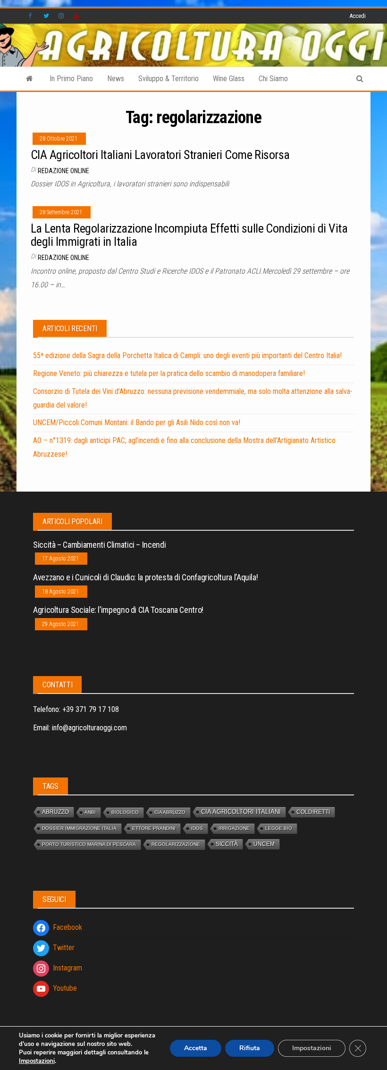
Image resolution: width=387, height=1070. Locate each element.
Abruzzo (55, 812)
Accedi (357, 15)
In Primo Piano (71, 78)
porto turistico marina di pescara (89, 844)
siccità (227, 844)
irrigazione (234, 828)
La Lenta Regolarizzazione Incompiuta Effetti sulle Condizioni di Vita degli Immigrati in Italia (189, 235)
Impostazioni (37, 1061)
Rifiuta (249, 1048)
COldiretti (313, 812)
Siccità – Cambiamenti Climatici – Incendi (99, 545)
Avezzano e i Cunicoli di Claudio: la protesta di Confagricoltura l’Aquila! (145, 577)
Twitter (46, 16)
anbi (90, 812)
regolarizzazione (175, 844)
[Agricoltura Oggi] (29, 79)
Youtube (76, 16)
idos (197, 828)
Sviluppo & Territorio (168, 78)
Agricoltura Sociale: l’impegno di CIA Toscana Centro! (118, 610)
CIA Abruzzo (169, 812)
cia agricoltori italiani (241, 811)
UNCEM (264, 844)
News (115, 78)
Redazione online (63, 171)
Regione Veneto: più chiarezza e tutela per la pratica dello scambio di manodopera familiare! (169, 373)
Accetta (195, 1048)
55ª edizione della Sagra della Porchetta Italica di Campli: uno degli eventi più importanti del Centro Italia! (187, 355)
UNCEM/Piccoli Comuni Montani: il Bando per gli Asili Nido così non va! (136, 422)
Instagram (61, 16)
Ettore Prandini (154, 828)
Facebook (31, 16)
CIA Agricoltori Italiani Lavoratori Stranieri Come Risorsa (160, 155)
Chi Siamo (273, 78)
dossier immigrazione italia (79, 828)
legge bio (278, 828)
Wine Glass (228, 78)
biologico (125, 812)
